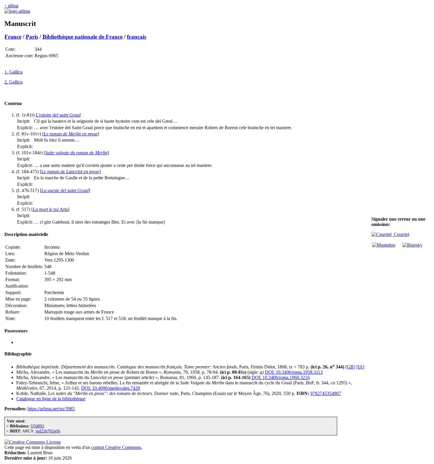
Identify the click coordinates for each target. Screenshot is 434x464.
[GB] (350, 366)
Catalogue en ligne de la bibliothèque (50, 398)
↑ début (11, 5)
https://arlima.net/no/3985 (51, 408)
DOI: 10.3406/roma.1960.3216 (281, 377)
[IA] (360, 366)
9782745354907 (325, 393)
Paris (32, 37)
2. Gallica (13, 81)
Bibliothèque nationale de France (83, 37)
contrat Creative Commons (116, 447)
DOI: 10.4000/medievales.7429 (110, 388)
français (136, 37)
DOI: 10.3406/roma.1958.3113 (294, 372)
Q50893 (37, 426)
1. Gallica (13, 71)
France (12, 37)
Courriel (400, 234)
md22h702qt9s (48, 431)
